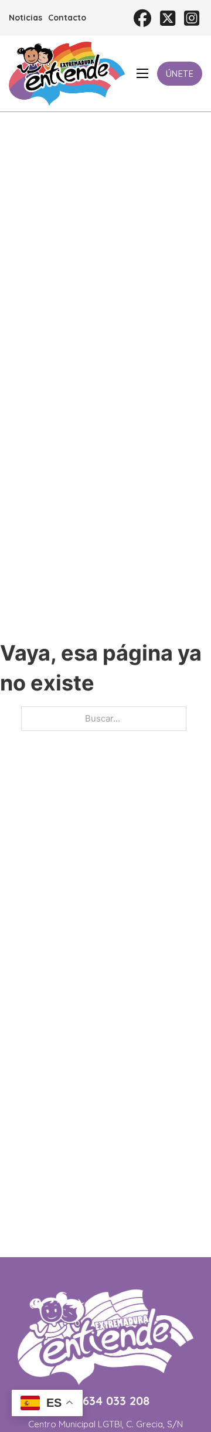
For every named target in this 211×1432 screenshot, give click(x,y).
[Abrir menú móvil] (142, 73)
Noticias (25, 17)
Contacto (67, 17)
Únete (180, 73)
